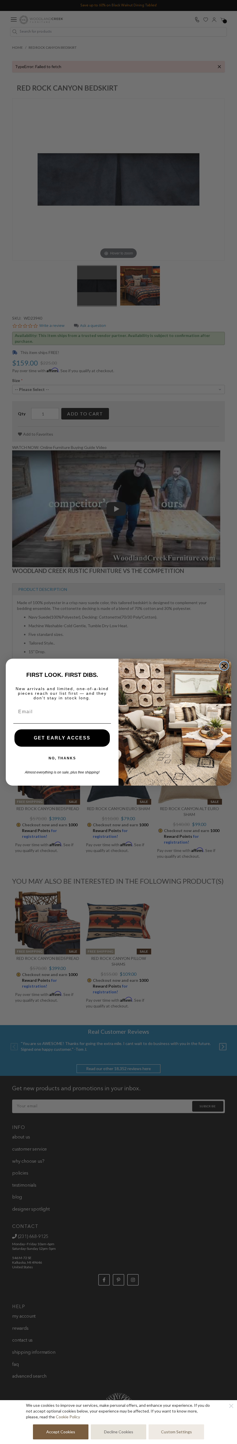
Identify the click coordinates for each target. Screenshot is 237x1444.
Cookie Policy (68, 1416)
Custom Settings (176, 1431)
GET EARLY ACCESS (62, 737)
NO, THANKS (62, 758)
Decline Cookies (118, 1431)
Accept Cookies (60, 1431)
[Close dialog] (224, 666)
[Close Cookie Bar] (231, 1405)
